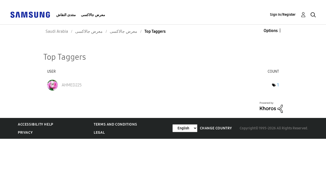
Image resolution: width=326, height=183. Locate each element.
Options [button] (271, 30)
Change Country (216, 128)
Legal (99, 132)
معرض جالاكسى (93, 15)
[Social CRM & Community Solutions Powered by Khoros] (271, 107)
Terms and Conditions (115, 124)
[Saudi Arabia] (30, 14)
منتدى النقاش (66, 15)
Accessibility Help (35, 124)
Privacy (25, 132)
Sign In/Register (283, 14)
